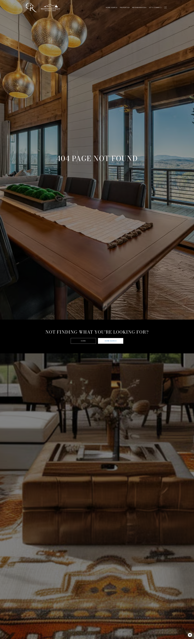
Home (83, 341)
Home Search (111, 7)
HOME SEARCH (111, 341)
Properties (125, 7)
